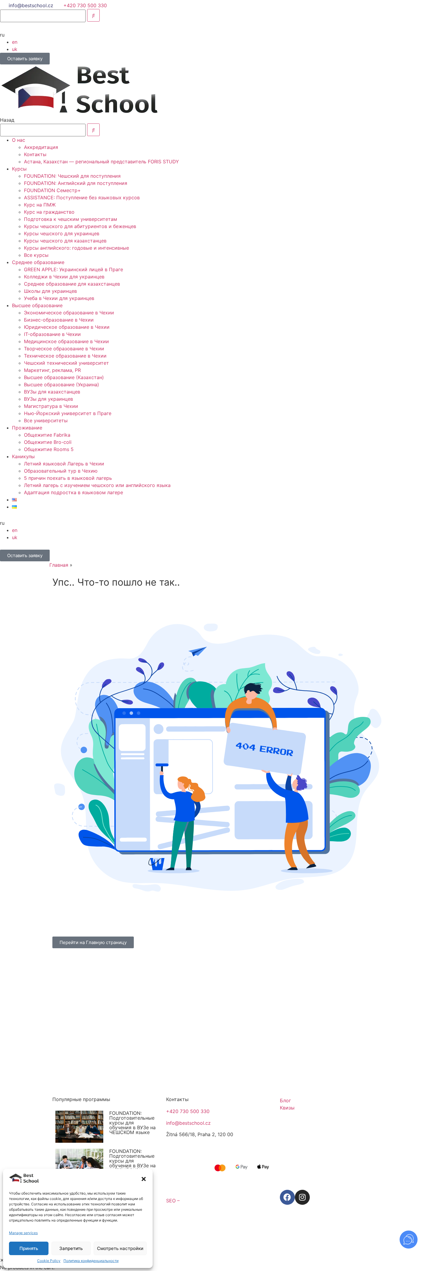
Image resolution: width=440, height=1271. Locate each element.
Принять (28, 1248)
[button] (144, 1179)
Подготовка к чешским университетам (70, 219)
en (14, 42)
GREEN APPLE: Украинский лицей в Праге (73, 269)
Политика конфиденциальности (91, 1260)
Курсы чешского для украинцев (61, 233)
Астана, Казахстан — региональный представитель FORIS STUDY (101, 162)
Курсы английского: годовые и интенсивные (76, 248)
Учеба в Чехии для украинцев (59, 298)
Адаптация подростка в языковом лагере (73, 492)
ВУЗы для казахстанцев (52, 392)
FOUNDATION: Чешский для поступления (72, 176)
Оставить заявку (25, 58)
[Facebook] (287, 1197)
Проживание (27, 428)
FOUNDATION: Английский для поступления (75, 183)
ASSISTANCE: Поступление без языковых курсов (82, 197)
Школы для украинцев (50, 291)
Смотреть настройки (120, 1248)
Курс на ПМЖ (40, 205)
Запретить (71, 1248)
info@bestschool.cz (31, 5)
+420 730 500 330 (188, 1111)
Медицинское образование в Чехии (66, 341)
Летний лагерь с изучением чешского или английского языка (97, 485)
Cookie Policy (48, 1260)
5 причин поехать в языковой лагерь (68, 478)
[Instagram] (302, 1197)
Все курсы (36, 255)
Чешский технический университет (66, 363)
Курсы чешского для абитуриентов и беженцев (80, 226)
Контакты (35, 154)
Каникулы (23, 456)
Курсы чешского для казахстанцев (65, 241)
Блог (285, 1100)
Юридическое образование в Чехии (67, 327)
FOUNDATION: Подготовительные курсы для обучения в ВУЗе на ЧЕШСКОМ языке (132, 1122)
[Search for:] (43, 16)
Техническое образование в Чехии (65, 356)
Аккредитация (41, 147)
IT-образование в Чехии (52, 334)
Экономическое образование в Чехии (69, 313)
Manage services (23, 1233)
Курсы (19, 169)
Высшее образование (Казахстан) (64, 377)
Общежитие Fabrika (47, 435)
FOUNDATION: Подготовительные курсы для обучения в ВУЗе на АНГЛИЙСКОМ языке (132, 1163)
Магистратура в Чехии (51, 406)
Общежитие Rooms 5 (49, 449)
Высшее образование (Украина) (61, 385)
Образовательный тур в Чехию (61, 471)
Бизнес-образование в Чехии (59, 320)
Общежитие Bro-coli (48, 442)
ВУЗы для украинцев (48, 399)
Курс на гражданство (49, 212)
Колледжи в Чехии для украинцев (64, 277)
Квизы (287, 1108)
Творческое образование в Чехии (64, 349)
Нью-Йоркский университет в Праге (67, 413)
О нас (18, 140)
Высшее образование (37, 305)
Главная (58, 565)
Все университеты (46, 420)
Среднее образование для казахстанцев (72, 284)
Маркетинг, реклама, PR (52, 370)
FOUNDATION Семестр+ (52, 190)
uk (14, 49)
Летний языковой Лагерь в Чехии (64, 464)
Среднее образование (38, 262)
